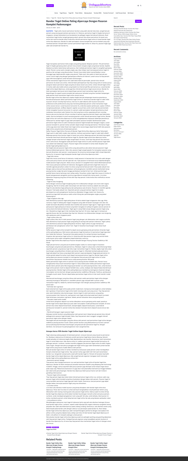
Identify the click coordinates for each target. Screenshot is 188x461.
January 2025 (118, 93)
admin (58, 27)
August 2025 (117, 80)
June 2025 (117, 84)
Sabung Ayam (88, 13)
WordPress (85, 458)
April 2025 (117, 87)
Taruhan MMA (97, 13)
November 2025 (118, 75)
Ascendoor (74, 458)
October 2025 (117, 76)
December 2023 (118, 116)
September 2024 (118, 100)
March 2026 (117, 67)
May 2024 (116, 107)
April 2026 (117, 66)
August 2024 (117, 102)
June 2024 (117, 105)
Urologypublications (100, 5)
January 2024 (118, 114)
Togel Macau (63, 13)
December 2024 (118, 94)
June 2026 (117, 62)
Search (116, 18)
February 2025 (118, 91)
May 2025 (116, 85)
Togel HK (70, 13)
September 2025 (118, 78)
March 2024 (117, 111)
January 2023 (118, 118)
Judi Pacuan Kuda (121, 13)
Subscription (50, 5)
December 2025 (118, 73)
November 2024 (118, 96)
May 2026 (116, 64)
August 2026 (117, 59)
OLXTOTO (49, 31)
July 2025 (116, 82)
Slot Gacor (131, 13)
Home (56, 13)
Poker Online (78, 13)
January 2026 (118, 71)
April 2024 (117, 109)
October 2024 (117, 98)
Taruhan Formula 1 (108, 13)
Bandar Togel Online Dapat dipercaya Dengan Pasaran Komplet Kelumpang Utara (98, 445)
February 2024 (118, 112)
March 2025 (117, 89)
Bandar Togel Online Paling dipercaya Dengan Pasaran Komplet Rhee (76, 445)
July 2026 (116, 60)
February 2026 (118, 69)
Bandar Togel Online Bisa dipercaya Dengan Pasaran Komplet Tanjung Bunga (54, 445)
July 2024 (116, 103)
